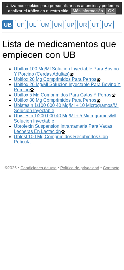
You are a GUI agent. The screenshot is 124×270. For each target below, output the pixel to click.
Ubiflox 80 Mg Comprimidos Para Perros (55, 100)
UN (58, 25)
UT (95, 25)
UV (108, 25)
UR (83, 25)
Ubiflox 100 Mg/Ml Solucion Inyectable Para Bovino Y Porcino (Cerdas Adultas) (66, 71)
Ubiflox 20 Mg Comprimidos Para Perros (55, 79)
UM (45, 25)
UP (70, 25)
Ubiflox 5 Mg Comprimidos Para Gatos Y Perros (62, 94)
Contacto (111, 167)
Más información (88, 10)
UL (32, 25)
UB (8, 25)
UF (20, 25)
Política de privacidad (79, 167)
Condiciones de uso (38, 167)
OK (111, 10)
